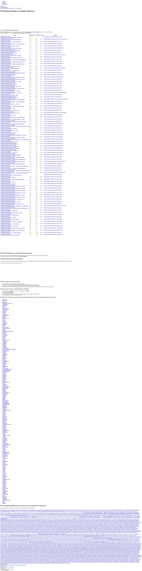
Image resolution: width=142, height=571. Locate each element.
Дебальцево (5, 342)
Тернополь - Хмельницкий (95, 517)
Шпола (4, 502)
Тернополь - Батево (38, 538)
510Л (5, 209)
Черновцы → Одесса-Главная (10, 234)
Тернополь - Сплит (62, 563)
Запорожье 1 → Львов (9, 128)
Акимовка (5, 299)
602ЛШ (8, 142)
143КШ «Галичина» (8, 98)
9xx (13, 567)
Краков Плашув (6, 400)
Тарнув (4, 478)
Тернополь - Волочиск (47, 517)
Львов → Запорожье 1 (9, 183)
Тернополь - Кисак (132, 554)
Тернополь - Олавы (18, 545)
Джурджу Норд (5, 348)
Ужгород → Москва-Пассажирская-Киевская (13, 168)
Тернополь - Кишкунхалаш (19, 553)
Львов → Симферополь (9, 152)
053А (8, 74)
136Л (5, 233)
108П (5, 102)
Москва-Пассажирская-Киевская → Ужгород (13, 192)
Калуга (4, 373)
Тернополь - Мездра (19, 548)
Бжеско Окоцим (6, 308)
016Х (8, 162)
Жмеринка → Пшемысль (9, 97)
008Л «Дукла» (7, 67)
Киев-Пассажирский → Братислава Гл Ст (12, 199)
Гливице (4, 338)
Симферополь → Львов (9, 141)
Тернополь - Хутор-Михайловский (45, 514)
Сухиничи (5, 473)
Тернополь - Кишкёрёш (124, 552)
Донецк (4, 352)
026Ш (5, 94)
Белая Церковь (5, 304)
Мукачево (4, 426)
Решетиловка (5, 456)
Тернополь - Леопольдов (19, 556)
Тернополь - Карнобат (127, 547)
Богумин (4, 311)
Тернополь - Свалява (95, 541)
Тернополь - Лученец (45, 555)
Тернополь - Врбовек (108, 562)
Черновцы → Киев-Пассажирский (11, 41)
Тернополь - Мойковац (92, 559)
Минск (4, 421)
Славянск (4, 465)
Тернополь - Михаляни (83, 556)
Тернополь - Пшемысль (49, 545)
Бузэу (4, 319)
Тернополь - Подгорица (109, 559)
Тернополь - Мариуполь (29, 534)
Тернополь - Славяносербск (85, 532)
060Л (5, 58)
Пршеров (4, 449)
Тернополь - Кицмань (20, 541)
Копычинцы (5, 394)
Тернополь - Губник (119, 525)
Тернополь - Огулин (17, 563)
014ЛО (8, 145)
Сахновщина (5, 461)
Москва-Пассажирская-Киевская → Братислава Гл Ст (15, 208)
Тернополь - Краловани (103, 558)
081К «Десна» (7, 54)
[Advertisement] (33, 21)
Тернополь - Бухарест (34, 550)
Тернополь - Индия (85, 561)
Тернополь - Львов (51, 534)
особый (53, 36)
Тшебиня (4, 483)
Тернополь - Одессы (106, 521)
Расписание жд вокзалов (8, 8)
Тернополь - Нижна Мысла (94, 555)
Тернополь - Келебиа (35, 553)
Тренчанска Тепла (6, 479)
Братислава (5, 314)
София (4, 469)
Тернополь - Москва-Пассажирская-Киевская (36, 510)
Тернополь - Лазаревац (47, 560)
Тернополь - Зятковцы (103, 525)
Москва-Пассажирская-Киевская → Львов (13, 119)
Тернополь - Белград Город (57, 562)
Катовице (4, 378)
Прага (4, 448)
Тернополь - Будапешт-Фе (33, 551)
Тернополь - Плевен (35, 548)
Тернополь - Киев (95, 513)
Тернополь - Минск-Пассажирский (97, 511)
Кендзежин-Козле (6, 382)
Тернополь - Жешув (64, 545)
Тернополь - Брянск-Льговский (25, 511)
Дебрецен (4, 343)
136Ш (5, 45)
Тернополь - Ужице (31, 560)
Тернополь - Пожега (16, 560)
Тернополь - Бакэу (42, 549)
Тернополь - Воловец (103, 538)
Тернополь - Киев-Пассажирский (123, 512)
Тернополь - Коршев (34, 540)
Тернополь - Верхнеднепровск (49, 528)
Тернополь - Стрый (94, 535)
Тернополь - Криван (102, 554)
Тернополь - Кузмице (50, 556)
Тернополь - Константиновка (67, 532)
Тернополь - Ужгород (9, 536)
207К (5, 65)
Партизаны (5, 440)
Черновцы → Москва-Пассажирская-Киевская (13, 59)
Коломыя (4, 390)
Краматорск (5, 401)
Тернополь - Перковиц (47, 563)
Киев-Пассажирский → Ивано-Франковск (13, 99)
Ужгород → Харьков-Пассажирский (11, 221)
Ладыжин (4, 408)
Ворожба (4, 336)
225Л (5, 220)
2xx (2, 567)
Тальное (4, 477)
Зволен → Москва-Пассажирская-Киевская (13, 161)
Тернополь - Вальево (62, 560)
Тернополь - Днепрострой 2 (63, 530)
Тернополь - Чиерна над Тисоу (107, 557)
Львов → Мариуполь (8, 217)
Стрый (4, 471)
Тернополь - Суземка (62, 511)
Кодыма (4, 389)
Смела (4, 466)
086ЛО (6, 151)
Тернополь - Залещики (113, 540)
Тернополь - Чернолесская (64, 523)
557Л (5, 222)
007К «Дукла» (7, 111)
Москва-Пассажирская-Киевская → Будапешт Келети (15, 206)
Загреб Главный (6, 361)
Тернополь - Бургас (46, 547)
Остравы (4, 437)
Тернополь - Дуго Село (93, 562)
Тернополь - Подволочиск (39, 541)
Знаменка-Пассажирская (7, 369)
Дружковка (5, 354)
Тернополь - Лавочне (58, 541)
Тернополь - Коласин (76, 559)
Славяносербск (5, 464)
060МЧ (6, 62)
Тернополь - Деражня (81, 518)
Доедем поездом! (7, 569)
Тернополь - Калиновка (15, 518)
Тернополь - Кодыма (18, 527)
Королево (4, 395)
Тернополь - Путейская (98, 514)
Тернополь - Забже (113, 545)
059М (8, 71)
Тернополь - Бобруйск (8, 512)
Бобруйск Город (6, 309)
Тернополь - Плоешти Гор (85, 550)
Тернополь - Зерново (47, 518)
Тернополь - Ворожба (33, 515)
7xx (10, 567)
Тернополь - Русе (51, 548)
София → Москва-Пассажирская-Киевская (13, 61)
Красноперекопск (6, 403)
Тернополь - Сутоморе (125, 559)
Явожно (4, 503)
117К (5, 56)
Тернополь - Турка (128, 540)
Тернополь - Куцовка (55, 525)
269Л (5, 105)
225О (5, 211)
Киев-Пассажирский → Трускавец (11, 92)
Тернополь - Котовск (78, 526)
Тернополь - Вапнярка (45, 526)
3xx (4, 567)
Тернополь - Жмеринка (68, 517)
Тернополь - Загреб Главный (76, 562)
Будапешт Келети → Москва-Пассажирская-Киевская (15, 166)
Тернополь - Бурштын (66, 540)
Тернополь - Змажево (131, 561)
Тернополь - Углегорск (102, 532)
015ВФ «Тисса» (7, 205)
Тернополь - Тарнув (79, 545)
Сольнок (4, 468)
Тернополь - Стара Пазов (69, 561)
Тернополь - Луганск (118, 532)
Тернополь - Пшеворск (37, 546)
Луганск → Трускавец (9, 83)
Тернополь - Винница (24, 517)
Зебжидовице (5, 368)
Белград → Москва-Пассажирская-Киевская (13, 163)
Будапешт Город (6, 318)
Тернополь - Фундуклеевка (82, 523)
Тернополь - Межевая (58, 531)
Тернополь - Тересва (20, 544)
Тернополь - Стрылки (75, 536)
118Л (5, 40)
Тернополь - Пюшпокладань (122, 551)
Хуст (3, 495)
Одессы (4, 433)
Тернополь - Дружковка (16, 532)
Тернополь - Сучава (90, 549)
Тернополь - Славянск (90, 531)
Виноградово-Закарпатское (8, 331)
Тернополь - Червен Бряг (91, 547)
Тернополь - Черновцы (46, 543)
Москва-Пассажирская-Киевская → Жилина (13, 190)
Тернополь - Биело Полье (60, 559)
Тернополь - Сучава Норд (107, 549)
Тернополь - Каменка (99, 523)
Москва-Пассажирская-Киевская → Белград (13, 197)
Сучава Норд (5, 476)
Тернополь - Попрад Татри (50, 554)
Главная (4, 1)
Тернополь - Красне (90, 534)
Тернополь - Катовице (110, 544)
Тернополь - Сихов (129, 535)
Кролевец (4, 406)
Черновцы (5, 498)
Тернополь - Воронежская (65, 514)
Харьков (4, 489)
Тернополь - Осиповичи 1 (41, 512)
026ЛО (6, 225)
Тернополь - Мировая (100, 529)
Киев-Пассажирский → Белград (11, 201)
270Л (5, 100)
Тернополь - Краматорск (49, 532)
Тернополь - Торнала (34, 558)
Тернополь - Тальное (55, 524)
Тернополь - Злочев (117, 539)
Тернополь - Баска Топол (23, 562)
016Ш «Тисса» (7, 171)
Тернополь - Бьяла (61, 547)
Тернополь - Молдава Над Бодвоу (84, 558)
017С (8, 85)
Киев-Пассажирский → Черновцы (11, 57)
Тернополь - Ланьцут (85, 546)
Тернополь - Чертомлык (97, 530)
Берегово (4, 306)
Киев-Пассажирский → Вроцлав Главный (12, 88)
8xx (12, 567)
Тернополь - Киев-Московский (9, 514)
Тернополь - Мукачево (20, 535)
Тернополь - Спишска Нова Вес (68, 554)
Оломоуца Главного (6, 435)
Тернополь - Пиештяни (66, 556)
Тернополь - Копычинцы (13, 539)
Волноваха (5, 332)
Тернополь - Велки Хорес (71, 557)
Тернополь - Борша (70, 553)
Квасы (4, 379)
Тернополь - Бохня (95, 544)
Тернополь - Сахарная (40, 525)
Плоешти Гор (5, 443)
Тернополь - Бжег (49, 544)
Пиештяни (5, 441)
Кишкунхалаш (5, 387)
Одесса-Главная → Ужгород (10, 103)
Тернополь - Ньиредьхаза (36, 552)
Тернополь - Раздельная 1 (95, 526)
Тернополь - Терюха (75, 512)
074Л (5, 122)
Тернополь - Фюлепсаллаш (107, 552)
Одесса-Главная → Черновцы (10, 46)
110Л (5, 180)
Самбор (4, 460)
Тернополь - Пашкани (74, 549)
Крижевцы (5, 405)
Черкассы (4, 496)
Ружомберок (5, 458)
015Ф (8, 191)
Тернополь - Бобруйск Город (59, 512)
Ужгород (4, 486)
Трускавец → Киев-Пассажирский (11, 48)
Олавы (4, 434)
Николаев (4, 428)
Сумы (4, 472)
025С (8, 89)
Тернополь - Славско (113, 535)
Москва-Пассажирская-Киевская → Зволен (13, 186)
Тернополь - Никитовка (74, 531)
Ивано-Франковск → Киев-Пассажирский (13, 43)
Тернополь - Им (48, 523)
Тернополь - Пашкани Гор (51, 550)
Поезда (4, 2)
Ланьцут (4, 409)
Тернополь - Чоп (91, 536)
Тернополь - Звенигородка (87, 524)
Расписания (5, 4)
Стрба (4, 470)
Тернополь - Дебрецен (19, 552)
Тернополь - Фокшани (11, 549)
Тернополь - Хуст (35, 544)
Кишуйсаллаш (5, 388)
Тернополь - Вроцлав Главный (96, 545)
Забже (4, 359)
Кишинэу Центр (6, 386)
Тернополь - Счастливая (8, 525)
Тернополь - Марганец (14, 529)
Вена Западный (6, 327)
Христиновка (5, 494)
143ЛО (6, 227)
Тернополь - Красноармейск (124, 531)
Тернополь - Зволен (33, 554)
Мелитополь (5, 420)
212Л (5, 178)
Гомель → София (8, 75)
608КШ (8, 149)
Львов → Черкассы (8, 177)
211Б (5, 118)
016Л (5, 167)
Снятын (4, 467)
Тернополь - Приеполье (110, 560)
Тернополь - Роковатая (81, 530)
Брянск (4, 317)
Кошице (4, 397)
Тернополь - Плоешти (82, 548)
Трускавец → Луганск (9, 52)
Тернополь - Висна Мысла (112, 555)
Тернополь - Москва (10, 510)
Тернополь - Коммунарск (32, 532)
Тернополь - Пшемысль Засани (119, 546)
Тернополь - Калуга (100, 510)
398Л (5, 176)
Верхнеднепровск (6, 328)
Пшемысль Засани (6, 452)
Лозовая (4, 411)
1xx (1, 567)
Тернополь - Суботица (40, 562)
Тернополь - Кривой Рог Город (115, 530)
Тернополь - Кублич (88, 525)
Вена (4, 326)
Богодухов (5, 310)
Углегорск (4, 485)
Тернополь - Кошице (29, 555)
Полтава (4, 446)
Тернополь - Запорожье (83, 529)
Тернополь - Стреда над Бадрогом (14, 557)
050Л (8, 49)
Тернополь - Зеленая (24, 525)
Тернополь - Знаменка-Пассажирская (127, 524)
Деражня (4, 345)
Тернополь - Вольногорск (14, 528)
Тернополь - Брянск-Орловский (63, 510)
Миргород (5, 422)
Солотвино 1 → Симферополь (10, 148)
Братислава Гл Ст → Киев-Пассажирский (12, 157)
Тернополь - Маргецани (86, 554)
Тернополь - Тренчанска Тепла (17, 558)
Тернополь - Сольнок (50, 551)
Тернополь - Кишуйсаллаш (87, 551)
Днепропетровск (6, 350)
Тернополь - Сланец (35, 556)
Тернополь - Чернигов (31, 518)
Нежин (4, 427)
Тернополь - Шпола (7, 524)
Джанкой (4, 346)
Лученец (4, 414)
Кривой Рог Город (6, 404)
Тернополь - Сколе (75, 535)
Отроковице (5, 438)
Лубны (4, 412)
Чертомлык (5, 499)
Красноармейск (6, 402)
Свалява (4, 462)
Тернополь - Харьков (97, 518)
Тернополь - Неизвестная (129, 541)
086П (5, 140)
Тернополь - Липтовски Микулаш (121, 553)
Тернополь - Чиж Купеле (125, 557)
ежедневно (54, 47)
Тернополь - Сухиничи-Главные (120, 510)
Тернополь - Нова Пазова (52, 561)
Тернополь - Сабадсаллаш (90, 552)
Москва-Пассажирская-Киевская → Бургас (13, 72)
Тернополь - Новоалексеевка (65, 529)
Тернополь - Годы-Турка (50, 540)
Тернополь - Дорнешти (125, 549)
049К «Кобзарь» (7, 91)
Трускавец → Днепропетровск (10, 50)
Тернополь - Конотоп (16, 515)
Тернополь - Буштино (46, 539)
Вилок (4, 329)
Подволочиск (5, 445)
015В (8, 185)
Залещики (4, 362)
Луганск (4, 413)
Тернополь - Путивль (49, 515)
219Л (5, 42)
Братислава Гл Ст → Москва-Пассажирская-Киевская (15, 170)
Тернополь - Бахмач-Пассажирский (117, 514)
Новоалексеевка (6, 430)
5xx (7, 567)
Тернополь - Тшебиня (53, 546)
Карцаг (4, 377)
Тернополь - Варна (76, 547)
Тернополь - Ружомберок (102, 553)
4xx (5, 567)
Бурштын (4, 321)
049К (8, 87)
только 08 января (54, 161)
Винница (4, 330)
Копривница (5, 393)
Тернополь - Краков (14, 547)
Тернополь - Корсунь (131, 523)
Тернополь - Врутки (15, 559)
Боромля (4, 312)
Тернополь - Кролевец (82, 514)
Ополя (4, 436)
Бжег (4, 307)
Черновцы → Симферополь (10, 150)
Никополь (4, 429)
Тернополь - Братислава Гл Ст (17, 554)
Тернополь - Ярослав (128, 545)
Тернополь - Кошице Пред (62, 555)
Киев (4, 383)
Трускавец (5, 482)
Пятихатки (5, 454)
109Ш (5, 107)
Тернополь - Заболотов (84, 539)
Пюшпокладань (6, 453)
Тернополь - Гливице (79, 544)
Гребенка (4, 341)
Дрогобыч (4, 353)
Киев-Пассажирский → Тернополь (11, 37)
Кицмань (4, 385)
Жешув (4, 356)
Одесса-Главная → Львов (9, 95)
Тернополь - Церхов (99, 556)
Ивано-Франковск (6, 370)
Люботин (4, 416)
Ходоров (4, 492)
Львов (4, 415)
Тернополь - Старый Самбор (58, 536)
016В (5, 165)
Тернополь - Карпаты (111, 543)
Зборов (4, 365)
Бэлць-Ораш (5, 323)
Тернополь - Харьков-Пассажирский (116, 518)
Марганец (4, 417)
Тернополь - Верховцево (13, 530)
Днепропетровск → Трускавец (10, 86)
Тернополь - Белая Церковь (103, 515)
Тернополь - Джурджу (17, 550)
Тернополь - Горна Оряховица (109, 547)
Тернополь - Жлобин (114, 511)
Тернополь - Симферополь (115, 527)
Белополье (5, 305)
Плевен (4, 442)
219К (5, 116)
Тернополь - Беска (100, 561)
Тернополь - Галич (82, 540)
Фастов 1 (4, 487)
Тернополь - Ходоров (26, 536)
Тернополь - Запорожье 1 (117, 529)
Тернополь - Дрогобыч (29, 539)
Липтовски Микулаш (7, 410)
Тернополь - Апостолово (46, 530)
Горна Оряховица (6, 340)
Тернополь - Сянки (108, 536)
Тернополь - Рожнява (66, 558)
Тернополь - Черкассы (17, 523)
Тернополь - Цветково (115, 523)
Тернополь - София (66, 548)
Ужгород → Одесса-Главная (10, 70)
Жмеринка (5, 358)
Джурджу (4, 347)
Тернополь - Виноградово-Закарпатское (65, 539)
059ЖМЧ (6, 76)
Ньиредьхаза (5, 432)
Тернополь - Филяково (129, 555)
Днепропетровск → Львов (9, 130)
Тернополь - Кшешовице (69, 546)
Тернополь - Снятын (124, 534)
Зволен (4, 367)
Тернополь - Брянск (44, 511)
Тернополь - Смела (32, 523)
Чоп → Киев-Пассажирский (10, 68)
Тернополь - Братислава (86, 553)
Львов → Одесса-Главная (9, 226)
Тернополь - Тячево (41, 536)
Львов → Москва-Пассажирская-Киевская (13, 123)
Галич (4, 337)
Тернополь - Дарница (27, 514)
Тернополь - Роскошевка (72, 525)
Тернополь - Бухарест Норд (100, 548)
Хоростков (5, 493)
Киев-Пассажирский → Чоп (10, 110)
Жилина (4, 357)
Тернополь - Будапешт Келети (14, 551)
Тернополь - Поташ (71, 524)
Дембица (4, 344)
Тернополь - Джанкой (108, 528)
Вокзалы (4, 3)
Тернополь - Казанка (111, 526)
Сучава (4, 474)
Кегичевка (5, 380)
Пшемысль (5, 451)
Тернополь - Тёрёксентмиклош (68, 551)
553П (5, 36)
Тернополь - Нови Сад (115, 561)
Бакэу (4, 301)
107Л (5, 69)
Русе (3, 459)
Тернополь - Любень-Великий (75, 541)
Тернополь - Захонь (53, 552)
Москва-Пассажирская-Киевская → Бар (12, 203)
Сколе (4, 463)
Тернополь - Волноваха (13, 534)
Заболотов (5, 360)
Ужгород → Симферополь (9, 143)
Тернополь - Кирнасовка (28, 526)
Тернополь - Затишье (34, 527)
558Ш (5, 218)
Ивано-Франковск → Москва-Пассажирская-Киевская (15, 126)
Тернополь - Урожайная (30, 530)
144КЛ (6, 229)
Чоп (3, 501)
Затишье (4, 364)
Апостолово (5, 300)
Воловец (4, 333)
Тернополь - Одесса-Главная (124, 521)
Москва (4, 425)
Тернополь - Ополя (33, 545)
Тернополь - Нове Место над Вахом (35, 557)
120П (5, 127)
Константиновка (6, 392)
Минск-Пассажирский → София (11, 81)
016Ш (8, 156)
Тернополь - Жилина (30, 559)
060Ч (5, 60)
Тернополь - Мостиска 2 (57, 535)
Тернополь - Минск (79, 511)
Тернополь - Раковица (36, 561)
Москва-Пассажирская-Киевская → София (13, 77)
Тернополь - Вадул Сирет (39, 535)
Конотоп (4, 391)
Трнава (4, 481)
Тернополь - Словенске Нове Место (118, 556)
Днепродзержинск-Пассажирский (9, 349)
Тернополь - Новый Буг (127, 526)
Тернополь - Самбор (73, 534)
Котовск (4, 396)
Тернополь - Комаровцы (63, 518)
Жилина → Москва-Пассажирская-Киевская (13, 159)
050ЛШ (6, 47)
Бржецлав (4, 316)
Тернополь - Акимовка (31, 528)
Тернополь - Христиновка (39, 524)
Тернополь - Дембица (64, 544)
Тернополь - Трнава (78, 555)
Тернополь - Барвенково (107, 531)
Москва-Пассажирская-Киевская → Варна (13, 79)
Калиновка (5, 372)
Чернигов (4, 497)
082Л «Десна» (7, 38)
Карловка (4, 375)
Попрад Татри (5, 447)
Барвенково (5, 302)
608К (8, 120)
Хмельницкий (5, 491)
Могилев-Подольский (7, 424)
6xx (9, 567)
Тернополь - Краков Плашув (20, 546)
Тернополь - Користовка (97, 527)
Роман (4, 457)
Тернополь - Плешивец (51, 558)
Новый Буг (5, 431)
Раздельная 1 (5, 455)
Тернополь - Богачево (23, 524)
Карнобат (4, 376)
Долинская (5, 351)
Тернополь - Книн (32, 563)
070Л (5, 216)
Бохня (4, 313)
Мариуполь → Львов (8, 132)
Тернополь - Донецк (27, 531)
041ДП (6, 129)
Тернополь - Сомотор (54, 557)
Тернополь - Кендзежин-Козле (127, 544)
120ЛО (6, 182)
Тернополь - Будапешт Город (53, 553)
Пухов (4, 450)
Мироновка (5, 423)
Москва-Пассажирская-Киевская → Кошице (13, 188)
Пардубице (5, 439)
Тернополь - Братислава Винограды (10, 555)
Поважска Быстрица (6, 444)
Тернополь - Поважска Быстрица (120, 558)
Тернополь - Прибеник (88, 557)
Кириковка (5, 384)
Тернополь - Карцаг (104, 551)
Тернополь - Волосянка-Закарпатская (125, 536)
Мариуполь (5, 418)
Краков (4, 398)
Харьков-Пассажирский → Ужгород (11, 212)
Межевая (4, 419)
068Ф (8, 80)
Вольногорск (5, 335)
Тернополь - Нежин (65, 515)
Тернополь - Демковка (12, 526)
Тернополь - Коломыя (108, 534)
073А (5, 136)
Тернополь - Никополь (48, 529)
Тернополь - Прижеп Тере (126, 560)
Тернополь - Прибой (94, 560)
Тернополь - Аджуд (27, 549)
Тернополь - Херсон (49, 527)
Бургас (4, 320)
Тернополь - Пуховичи (24, 512)
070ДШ (6, 131)
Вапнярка (4, 324)
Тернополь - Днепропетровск (69, 528)
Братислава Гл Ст (6, 315)
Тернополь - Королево (113, 541)
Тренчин (4, 480)
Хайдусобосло (5, 488)
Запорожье (5, 363)
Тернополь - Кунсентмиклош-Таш (71, 552)
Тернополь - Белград (20, 561)
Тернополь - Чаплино (11, 531)
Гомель (4, 339)
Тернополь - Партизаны (31, 529)
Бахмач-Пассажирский (7, 303)
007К (5, 109)
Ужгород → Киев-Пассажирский (11, 39)
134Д (8, 82)
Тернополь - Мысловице (102, 546)
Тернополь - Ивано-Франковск (14, 540)
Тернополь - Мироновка (123, 515)
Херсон (4, 490)
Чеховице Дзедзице (6, 500)
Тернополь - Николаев (65, 527)
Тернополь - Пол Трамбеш (30, 547)
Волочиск (4, 334)
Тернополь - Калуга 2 (84, 510)
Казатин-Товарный (6, 371)
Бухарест (4, 322)
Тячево (4, 484)
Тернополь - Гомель (129, 511)
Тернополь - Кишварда (119, 550)
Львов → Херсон (8, 181)
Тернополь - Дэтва (117, 554)
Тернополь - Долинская (62, 526)
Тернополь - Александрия (105, 524)
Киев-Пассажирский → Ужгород (11, 55)
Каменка (4, 374)
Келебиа (4, 381)
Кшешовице (5, 407)
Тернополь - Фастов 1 (83, 515)
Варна (4, 325)
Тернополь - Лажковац (78, 560)
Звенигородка (5, 366)
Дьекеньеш (5, 355)
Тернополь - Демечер (102, 550)
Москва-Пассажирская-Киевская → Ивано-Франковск (15, 139)
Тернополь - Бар (45, 559)
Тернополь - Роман (58, 549)
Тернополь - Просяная (42, 531)
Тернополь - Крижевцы (125, 562)
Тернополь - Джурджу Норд (118, 548)
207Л (5, 231)
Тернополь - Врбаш (7, 562)
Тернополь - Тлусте (100, 539)
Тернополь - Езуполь (97, 540)
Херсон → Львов (8, 108)
